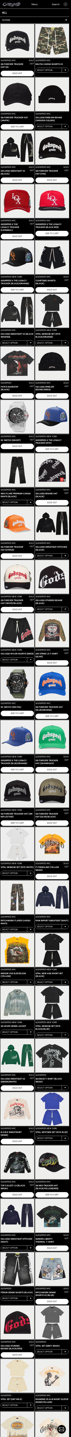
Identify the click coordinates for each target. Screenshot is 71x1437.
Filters (6, 20)
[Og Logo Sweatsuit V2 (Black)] (17, 147)
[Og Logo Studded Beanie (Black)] (52, 577)
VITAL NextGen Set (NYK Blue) (52, 1132)
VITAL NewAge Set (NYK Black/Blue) (48, 1027)
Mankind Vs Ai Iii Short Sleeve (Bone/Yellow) (52, 1401)
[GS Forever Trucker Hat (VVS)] (52, 147)
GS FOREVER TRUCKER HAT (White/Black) (12, 602)
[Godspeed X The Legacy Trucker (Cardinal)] (17, 201)
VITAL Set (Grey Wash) (48, 1345)
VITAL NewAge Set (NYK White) (17, 867)
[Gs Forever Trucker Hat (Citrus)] (17, 523)
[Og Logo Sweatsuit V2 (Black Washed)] (17, 310)
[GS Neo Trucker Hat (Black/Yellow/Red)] (52, 1162)
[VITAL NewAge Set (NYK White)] (17, 844)
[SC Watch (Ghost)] (17, 417)
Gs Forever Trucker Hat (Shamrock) (47, 762)
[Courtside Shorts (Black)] (52, 257)
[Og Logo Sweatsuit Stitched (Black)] (52, 523)
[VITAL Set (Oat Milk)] (17, 1376)
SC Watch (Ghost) (11, 440)
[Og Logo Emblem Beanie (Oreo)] (52, 363)
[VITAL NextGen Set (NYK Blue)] (52, 1109)
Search (56, 4)
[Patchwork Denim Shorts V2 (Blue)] (52, 1269)
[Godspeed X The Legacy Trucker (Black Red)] (52, 201)
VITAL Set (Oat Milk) (11, 1399)
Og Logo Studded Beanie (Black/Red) (11, 1347)
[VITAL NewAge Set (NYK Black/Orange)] (52, 310)
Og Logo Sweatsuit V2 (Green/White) (13, 1080)
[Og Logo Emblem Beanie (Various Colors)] (52, 94)
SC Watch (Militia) (11, 707)
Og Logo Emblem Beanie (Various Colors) (49, 119)
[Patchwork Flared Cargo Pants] (17, 897)
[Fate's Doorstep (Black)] (17, 363)
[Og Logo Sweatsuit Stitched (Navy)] (17, 1215)
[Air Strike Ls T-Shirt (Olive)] (52, 630)
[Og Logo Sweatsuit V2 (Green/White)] (17, 1055)
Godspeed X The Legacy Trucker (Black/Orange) (15, 282)
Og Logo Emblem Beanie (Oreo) (45, 388)
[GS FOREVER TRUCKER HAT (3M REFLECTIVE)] (17, 790)
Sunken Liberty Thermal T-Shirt (45, 1240)
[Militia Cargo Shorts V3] (52, 41)
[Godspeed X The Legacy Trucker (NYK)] (52, 417)
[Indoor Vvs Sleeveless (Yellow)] (17, 950)
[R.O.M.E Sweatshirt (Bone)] (17, 1109)
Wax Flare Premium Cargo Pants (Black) (16, 495)
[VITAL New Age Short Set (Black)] (52, 950)
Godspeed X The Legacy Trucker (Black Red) (49, 226)
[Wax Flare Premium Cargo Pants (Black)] (17, 470)
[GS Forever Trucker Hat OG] (17, 41)
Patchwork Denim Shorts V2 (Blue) (46, 1294)
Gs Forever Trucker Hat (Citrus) (12, 548)
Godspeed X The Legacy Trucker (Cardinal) (10, 227)
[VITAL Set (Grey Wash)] (52, 1322)
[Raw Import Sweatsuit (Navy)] (52, 897)
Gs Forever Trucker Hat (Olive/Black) (47, 815)
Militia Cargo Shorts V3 (49, 64)
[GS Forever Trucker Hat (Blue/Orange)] (52, 683)
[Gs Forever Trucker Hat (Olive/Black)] (52, 790)
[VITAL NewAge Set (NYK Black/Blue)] (52, 1002)
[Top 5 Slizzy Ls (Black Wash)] (17, 1162)
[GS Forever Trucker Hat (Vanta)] (17, 94)
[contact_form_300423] (61, 1429)
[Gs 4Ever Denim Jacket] (17, 1002)
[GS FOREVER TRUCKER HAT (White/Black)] (17, 577)
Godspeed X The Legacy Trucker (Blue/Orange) (14, 762)
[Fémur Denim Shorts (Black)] (17, 1269)
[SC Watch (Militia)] (17, 683)
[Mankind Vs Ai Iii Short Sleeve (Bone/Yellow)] (52, 1376)
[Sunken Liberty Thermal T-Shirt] (52, 1215)
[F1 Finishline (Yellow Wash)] (52, 844)
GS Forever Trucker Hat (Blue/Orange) (49, 708)
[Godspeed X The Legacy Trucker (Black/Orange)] (17, 257)
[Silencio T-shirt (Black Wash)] (52, 1055)
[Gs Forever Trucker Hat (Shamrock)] (52, 737)
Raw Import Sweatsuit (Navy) (52, 920)
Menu (35, 4)
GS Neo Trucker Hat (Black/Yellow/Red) (47, 1187)
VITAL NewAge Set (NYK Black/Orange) (48, 335)
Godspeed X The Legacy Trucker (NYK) (49, 442)
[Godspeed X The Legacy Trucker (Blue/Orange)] (17, 737)
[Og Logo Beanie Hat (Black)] (52, 470)
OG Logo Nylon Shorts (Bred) (17, 653)
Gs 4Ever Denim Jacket (13, 1026)
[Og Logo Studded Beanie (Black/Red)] (17, 1322)
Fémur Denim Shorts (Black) (17, 1292)
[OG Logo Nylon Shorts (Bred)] (17, 630)
